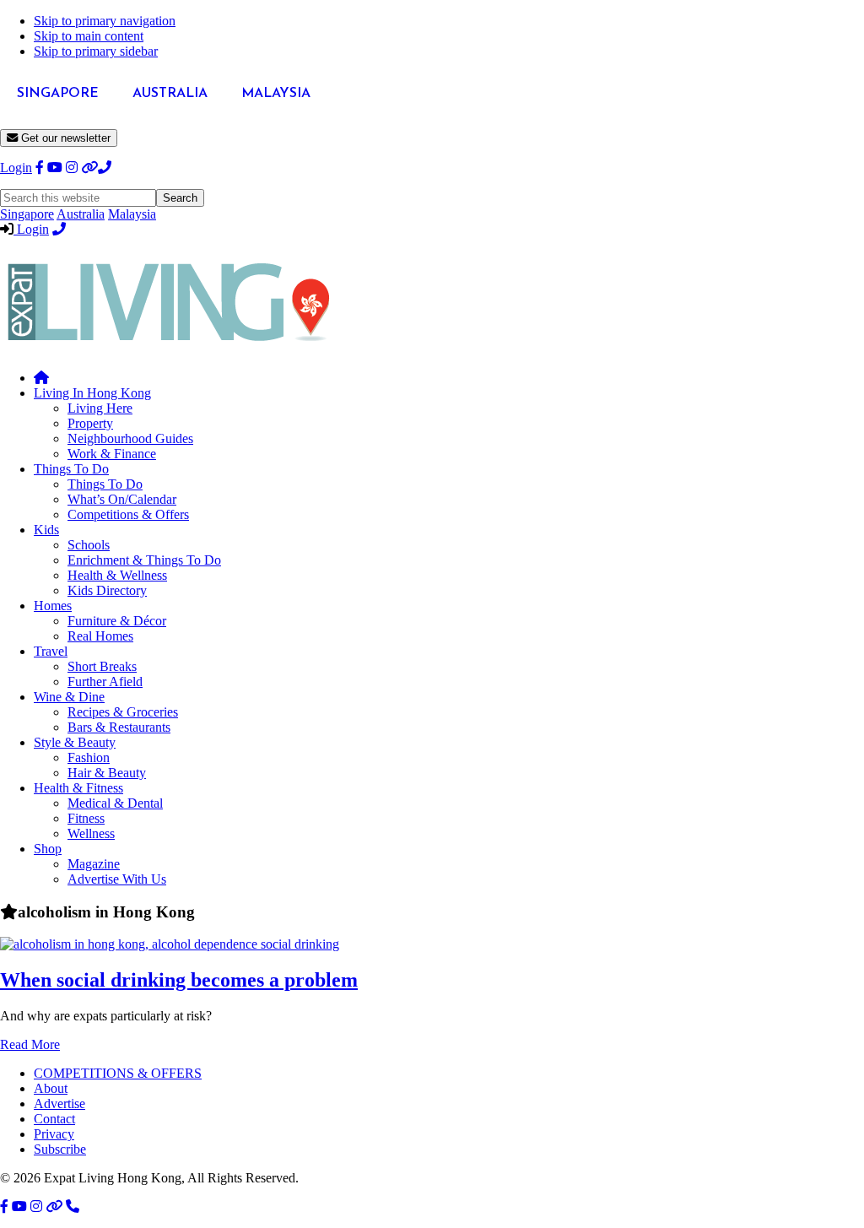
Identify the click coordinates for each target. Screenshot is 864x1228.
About (51, 1088)
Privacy (54, 1134)
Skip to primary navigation (105, 21)
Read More (30, 1044)
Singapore (27, 214)
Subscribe (60, 1149)
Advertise (59, 1103)
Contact (54, 1119)
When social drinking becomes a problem (179, 980)
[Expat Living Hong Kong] (169, 349)
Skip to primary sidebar (96, 51)
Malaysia (132, 214)
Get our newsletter (64, 138)
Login (16, 167)
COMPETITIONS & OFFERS (118, 1073)
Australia (81, 214)
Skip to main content (88, 36)
